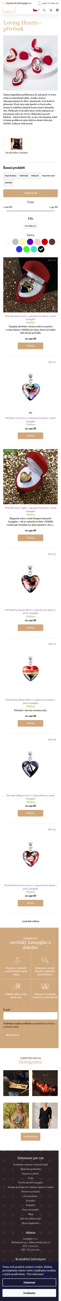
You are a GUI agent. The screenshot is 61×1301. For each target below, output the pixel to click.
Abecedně (8, 182)
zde (46, 1274)
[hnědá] (52, 242)
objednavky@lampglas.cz (18, 3)
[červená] (44, 242)
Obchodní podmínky (30, 1168)
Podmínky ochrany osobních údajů (30, 1164)
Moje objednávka (30, 1223)
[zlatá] (23, 242)
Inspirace (30, 1205)
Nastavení (29, 1282)
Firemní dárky (30, 1196)
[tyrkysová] (34, 249)
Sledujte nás (30, 1136)
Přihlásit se (12, 1035)
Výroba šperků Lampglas (30, 1182)
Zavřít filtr (30, 193)
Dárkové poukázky (30, 1191)
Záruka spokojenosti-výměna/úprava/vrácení (31, 1187)
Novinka (30, 225)
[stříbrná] (15, 242)
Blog (30, 1214)
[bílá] (8, 242)
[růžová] (37, 242)
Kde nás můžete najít (30, 1218)
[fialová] (30, 242)
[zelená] (26, 249)
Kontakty (30, 1200)
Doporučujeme (10, 175)
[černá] (41, 249)
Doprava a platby (30, 1173)
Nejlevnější (24, 175)
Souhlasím (29, 1292)
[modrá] (19, 249)
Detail (30, 346)
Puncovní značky (30, 1209)
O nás (30, 1178)
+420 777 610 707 (50, 3)
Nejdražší (35, 175)
